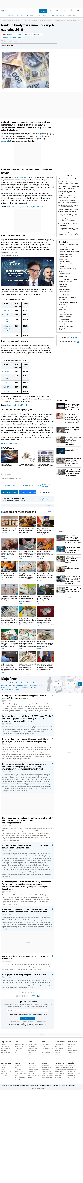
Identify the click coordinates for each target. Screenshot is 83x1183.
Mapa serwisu (73, 1085)
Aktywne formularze (69, 279)
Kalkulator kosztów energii (66, 259)
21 (72, 342)
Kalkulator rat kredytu (9, 443)
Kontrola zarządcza (64, 289)
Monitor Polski (31, 1067)
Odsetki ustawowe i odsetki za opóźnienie (67, 298)
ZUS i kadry (4, 1050)
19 (66, 342)
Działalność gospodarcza (66, 281)
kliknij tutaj (36, 1025)
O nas (3, 1085)
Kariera (49, 1085)
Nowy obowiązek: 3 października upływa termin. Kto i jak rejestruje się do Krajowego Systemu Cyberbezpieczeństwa (68, 201)
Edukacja (68, 15)
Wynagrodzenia (19, 1046)
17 (60, 342)
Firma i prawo (61, 400)
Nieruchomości (60, 15)
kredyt (39, 134)
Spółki (23, 683)
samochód (5, 141)
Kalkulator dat (63, 276)
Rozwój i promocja (6, 1071)
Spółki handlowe (63, 284)
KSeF (73, 15)
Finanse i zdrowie (46, 1054)
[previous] (17, 996)
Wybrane (76, 178)
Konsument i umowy (33, 1048)
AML (56, 1058)
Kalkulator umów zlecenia (66, 254)
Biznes (22, 15)
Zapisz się (28, 1018)
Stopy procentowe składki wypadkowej (66, 308)
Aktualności (4, 683)
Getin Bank (6, 315)
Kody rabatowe (72, 1069)
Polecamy (60, 531)
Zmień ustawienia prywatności (29, 1085)
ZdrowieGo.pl (71, 1065)
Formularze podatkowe (74, 1073)
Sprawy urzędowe (32, 1050)
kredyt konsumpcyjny (8, 478)
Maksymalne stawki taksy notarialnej (66, 323)
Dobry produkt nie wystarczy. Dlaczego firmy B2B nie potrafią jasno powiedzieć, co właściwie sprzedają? (67, 192)
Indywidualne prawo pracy (21, 1044)
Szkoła (16, 1067)
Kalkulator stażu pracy (47, 1073)
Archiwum (70, 1067)
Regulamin (43, 1085)
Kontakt (58, 1085)
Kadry (17, 15)
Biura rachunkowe (60, 1041)
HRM (16, 1054)
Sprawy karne (31, 1046)
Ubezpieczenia (18, 1048)
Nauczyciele (18, 1069)
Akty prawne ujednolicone (34, 1075)
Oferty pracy (71, 1077)
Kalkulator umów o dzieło (66, 256)
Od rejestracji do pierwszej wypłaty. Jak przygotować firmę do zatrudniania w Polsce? (68, 206)
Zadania (3, 1069)
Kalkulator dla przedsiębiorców (67, 249)
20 (69, 342)
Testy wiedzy (18, 1079)
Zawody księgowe (5, 1052)
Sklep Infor (31, 1054)
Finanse (24, 20)
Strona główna (5, 20)
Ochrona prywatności (12, 1085)
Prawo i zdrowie (32, 1056)
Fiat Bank (6, 335)
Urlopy (16, 1050)
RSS (54, 1085)
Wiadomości (71, 1044)
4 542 (34, 995)
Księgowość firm (6, 1041)
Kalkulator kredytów (64, 261)
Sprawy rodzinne (32, 1044)
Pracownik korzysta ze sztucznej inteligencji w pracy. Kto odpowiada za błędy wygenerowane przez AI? (68, 233)
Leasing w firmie (6, 685)
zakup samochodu (20, 177)
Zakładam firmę (14, 683)
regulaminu (28, 1014)
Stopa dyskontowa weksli (66, 326)
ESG (17, 689)
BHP (16, 1052)
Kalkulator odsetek (46, 1071)
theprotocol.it (71, 1075)
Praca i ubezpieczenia (36, 685)
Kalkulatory (65, 242)
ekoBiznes (25, 687)
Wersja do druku (11, 485)
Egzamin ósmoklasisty (20, 1077)
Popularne (62, 178)
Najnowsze (69, 178)
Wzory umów (71, 1071)
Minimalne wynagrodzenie (61, 1067)
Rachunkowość (5, 1046)
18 (63, 342)
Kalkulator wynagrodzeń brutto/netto (69, 251)
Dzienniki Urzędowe (33, 1069)
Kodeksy (30, 1077)
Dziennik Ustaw (32, 1065)
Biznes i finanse (46, 1044)
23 (78, 342)
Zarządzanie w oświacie (21, 1073)
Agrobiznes (17, 687)
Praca (29, 1052)
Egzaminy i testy (19, 1071)
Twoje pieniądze (46, 15)
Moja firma (13, 20)
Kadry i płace (4, 1073)
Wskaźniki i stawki (60, 1063)
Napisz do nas (29, 485)
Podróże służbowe (59, 1071)
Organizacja (4, 1065)
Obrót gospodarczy (6, 1048)
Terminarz (65, 337)
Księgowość (11, 15)
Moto (53, 15)
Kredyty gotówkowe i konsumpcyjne (42, 20)
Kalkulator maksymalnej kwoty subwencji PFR (67, 270)
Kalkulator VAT (63, 266)
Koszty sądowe (63, 286)
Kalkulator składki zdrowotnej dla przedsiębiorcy (68, 246)
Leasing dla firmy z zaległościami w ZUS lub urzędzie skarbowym (68, 219)
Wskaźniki (65, 295)
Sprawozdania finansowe (61, 1056)
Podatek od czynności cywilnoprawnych (65, 318)
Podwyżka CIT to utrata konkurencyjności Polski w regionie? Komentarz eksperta (68, 182)
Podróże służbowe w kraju (66, 314)
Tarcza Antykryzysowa (7, 689)
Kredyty (29, 20)
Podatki (9, 687)
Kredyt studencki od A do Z (17, 405)
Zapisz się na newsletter (46, 485)
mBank (6, 310)
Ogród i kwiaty (72, 1052)
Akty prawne (31, 1063)
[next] (38, 996)
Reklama (64, 1085)
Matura (16, 1075)
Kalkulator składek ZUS (65, 264)
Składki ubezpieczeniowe (61, 1069)
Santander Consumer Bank (6, 328)
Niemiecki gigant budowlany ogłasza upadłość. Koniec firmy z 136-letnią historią (68, 229)
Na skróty (71, 1063)
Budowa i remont (72, 1050)
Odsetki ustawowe (59, 1073)
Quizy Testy (62, 329)
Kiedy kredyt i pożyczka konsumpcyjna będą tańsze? (26, 207)
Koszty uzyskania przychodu (67, 312)
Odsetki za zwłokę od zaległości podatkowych (68, 303)
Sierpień (74, 337)
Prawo (38, 15)
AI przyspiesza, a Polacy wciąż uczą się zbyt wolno (68, 224)
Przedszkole (18, 1065)
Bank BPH (6, 387)
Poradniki (33, 687)
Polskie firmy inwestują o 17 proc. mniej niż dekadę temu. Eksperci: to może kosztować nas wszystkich (68, 215)
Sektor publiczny (30, 15)
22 (75, 342)
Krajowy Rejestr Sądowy (66, 291)
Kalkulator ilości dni (64, 273)
